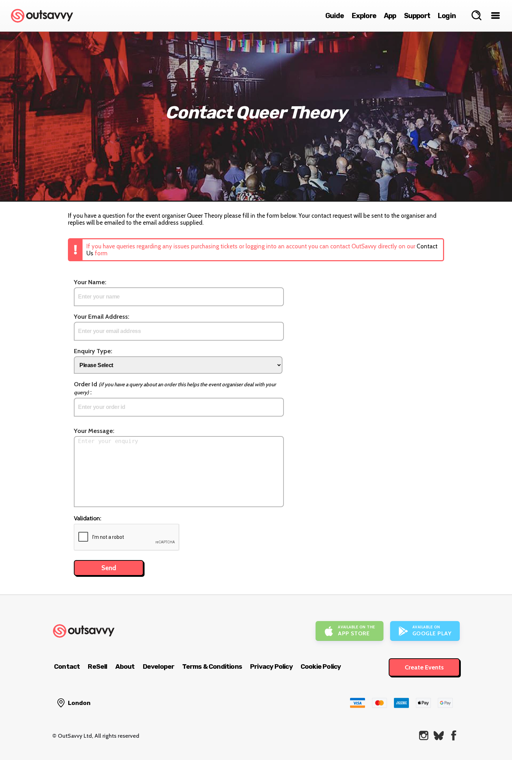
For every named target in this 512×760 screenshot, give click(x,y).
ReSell (97, 666)
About (125, 666)
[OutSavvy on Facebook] (454, 735)
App (390, 15)
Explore (364, 15)
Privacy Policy (271, 666)
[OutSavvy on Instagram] (424, 735)
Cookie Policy (321, 666)
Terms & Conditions (212, 666)
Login (447, 15)
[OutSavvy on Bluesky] (439, 735)
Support (417, 15)
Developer (158, 666)
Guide (334, 15)
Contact (67, 666)
